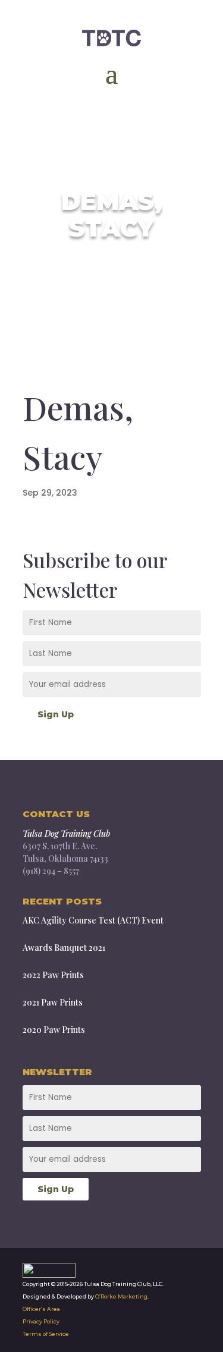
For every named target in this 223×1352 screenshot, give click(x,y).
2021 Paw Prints (53, 1002)
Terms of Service (46, 1334)
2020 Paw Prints (54, 1029)
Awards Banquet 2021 (64, 947)
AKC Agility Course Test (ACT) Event (93, 920)
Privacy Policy (41, 1321)
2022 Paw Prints (53, 975)
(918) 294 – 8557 (51, 871)
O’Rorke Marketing (121, 1296)
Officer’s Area (41, 1309)
